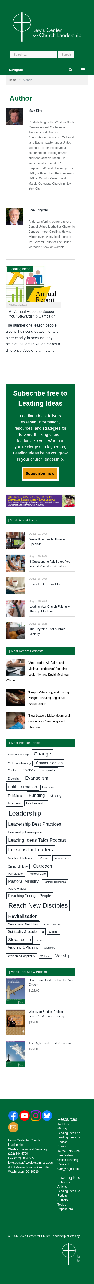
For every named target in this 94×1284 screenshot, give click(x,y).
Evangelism (36, 777)
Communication (49, 763)
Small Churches (52, 924)
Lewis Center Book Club (45, 584)
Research (63, 1164)
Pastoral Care (37, 873)
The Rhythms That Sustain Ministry (47, 631)
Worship (62, 955)
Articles (62, 1186)
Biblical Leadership (18, 754)
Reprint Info (65, 1209)
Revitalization (23, 916)
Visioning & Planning (23, 947)
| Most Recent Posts (22, 520)
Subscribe (64, 1182)
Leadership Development (26, 832)
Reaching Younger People (29, 896)
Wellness (45, 956)
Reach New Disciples (38, 905)
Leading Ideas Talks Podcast (37, 840)
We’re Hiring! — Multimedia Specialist (47, 541)
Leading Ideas (20, 269)
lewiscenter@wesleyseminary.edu (30, 1162)
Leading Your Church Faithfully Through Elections (49, 609)
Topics (61, 1204)
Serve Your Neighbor (23, 924)
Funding (37, 795)
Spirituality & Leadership (26, 931)
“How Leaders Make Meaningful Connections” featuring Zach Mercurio (49, 721)
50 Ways (63, 1128)
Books (61, 1146)
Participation (16, 873)
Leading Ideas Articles (72, 1133)
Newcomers (61, 858)
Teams (40, 940)
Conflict (12, 770)
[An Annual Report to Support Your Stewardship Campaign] (33, 285)
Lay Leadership (36, 803)
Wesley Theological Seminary (27, 1149)
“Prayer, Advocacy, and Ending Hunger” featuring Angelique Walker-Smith (48, 698)
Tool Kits (63, 1124)
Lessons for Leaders (30, 849)
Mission (44, 858)
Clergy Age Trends (69, 1169)
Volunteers (49, 947)
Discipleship (48, 770)
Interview (14, 803)
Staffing (53, 931)
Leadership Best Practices (34, 824)
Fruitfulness (16, 795)
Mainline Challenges (21, 858)
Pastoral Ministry (23, 881)
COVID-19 (29, 770)
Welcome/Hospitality (21, 956)
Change (42, 754)
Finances (48, 787)
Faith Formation (22, 787)
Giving (55, 795)
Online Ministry (18, 866)
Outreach (42, 866)
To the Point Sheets (70, 1151)
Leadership (24, 813)
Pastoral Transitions (55, 881)
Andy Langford (38, 210)
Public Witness (17, 888)
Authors (62, 1200)
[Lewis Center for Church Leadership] (47, 26)
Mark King (35, 110)
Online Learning (67, 1160)
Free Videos (65, 1155)
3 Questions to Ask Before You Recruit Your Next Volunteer (49, 564)
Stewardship (19, 939)
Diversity (14, 778)
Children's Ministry (19, 763)
